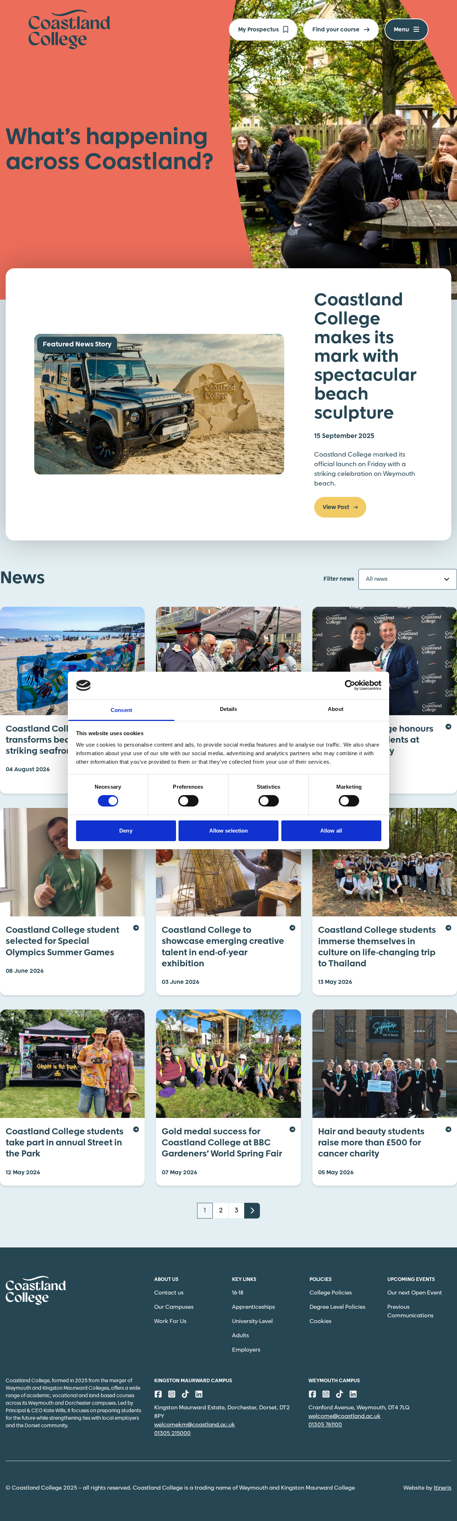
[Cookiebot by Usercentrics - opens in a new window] (350, 685)
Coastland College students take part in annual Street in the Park (65, 1143)
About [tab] (335, 709)
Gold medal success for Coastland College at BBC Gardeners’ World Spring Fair (222, 1143)
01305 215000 (172, 1433)
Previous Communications (410, 1311)
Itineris (442, 1488)
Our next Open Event (414, 1293)
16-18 (237, 1293)
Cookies (320, 1321)
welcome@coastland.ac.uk (344, 1416)
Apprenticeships (253, 1307)
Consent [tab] (121, 710)
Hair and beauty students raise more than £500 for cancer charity (371, 1143)
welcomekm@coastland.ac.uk (194, 1425)
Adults (240, 1335)
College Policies (331, 1293)
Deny (125, 831)
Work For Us (170, 1321)
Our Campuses (174, 1307)
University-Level (252, 1321)
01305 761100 (325, 1425)
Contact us (169, 1293)
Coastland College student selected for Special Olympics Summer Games (62, 941)
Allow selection (228, 831)
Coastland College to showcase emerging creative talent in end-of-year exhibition (223, 947)
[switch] (188, 801)
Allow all (331, 831)
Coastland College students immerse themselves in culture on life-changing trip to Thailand (377, 947)
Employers (246, 1350)
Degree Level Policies (337, 1307)
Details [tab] (228, 709)
